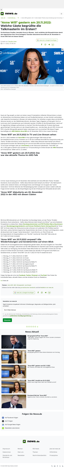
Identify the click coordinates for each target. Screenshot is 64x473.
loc (1, 280)
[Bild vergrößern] (62, 49)
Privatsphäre (54, 455)
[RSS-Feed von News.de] (62, 466)
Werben (20, 449)
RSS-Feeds (36, 449)
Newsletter (21, 455)
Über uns (21, 452)
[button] (47, 40)
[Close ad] (1, 9)
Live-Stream (28, 285)
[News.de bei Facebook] (57, 466)
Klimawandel (20, 285)
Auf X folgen (9, 421)
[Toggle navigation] (61, 13)
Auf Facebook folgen (11, 418)
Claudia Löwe (12, 41)
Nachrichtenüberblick (39, 455)
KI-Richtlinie (53, 452)
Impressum (6, 449)
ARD (15, 285)
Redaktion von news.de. (47, 287)
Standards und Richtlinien (7, 456)
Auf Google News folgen (12, 424)
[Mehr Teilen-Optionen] (52, 44)
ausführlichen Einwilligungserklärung (20, 316)
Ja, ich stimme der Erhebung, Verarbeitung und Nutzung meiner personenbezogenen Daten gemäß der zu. (30, 315)
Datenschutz (7, 452)
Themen (35, 452)
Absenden (7, 320)
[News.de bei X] (60, 466)
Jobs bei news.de (55, 449)
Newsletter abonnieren (12, 428)
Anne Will (10, 285)
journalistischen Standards (27, 287)
